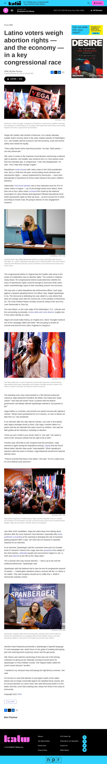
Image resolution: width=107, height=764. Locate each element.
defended (23, 553)
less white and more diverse (42, 312)
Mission (40, 736)
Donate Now (42, 745)
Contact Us (64, 745)
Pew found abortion (23, 186)
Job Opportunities (44, 741)
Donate (99, 3)
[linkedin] (84, 746)
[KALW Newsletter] (87, 30)
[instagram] (84, 741)
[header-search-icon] (88, 3)
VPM (19, 694)
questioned (48, 550)
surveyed (33, 191)
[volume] (12, 10)
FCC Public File (65, 736)
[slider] (15, 10)
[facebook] (84, 737)
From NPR (8, 25)
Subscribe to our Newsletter (69, 741)
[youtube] (84, 750)
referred (16, 556)
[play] (5, 10)
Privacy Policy (42, 750)
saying (48, 446)
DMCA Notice (64, 750)
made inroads (20, 170)
